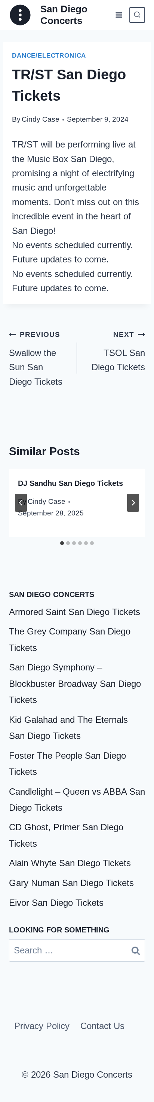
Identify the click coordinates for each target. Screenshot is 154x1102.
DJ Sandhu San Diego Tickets (70, 483)
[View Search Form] (137, 15)
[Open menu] (119, 15)
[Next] (133, 503)
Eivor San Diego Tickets (56, 903)
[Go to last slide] (21, 503)
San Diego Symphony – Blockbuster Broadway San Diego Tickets (75, 683)
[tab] (62, 543)
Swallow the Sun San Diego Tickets (35, 358)
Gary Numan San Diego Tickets (71, 883)
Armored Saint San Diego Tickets (74, 612)
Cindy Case (40, 119)
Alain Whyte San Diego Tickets (70, 863)
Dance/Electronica (49, 55)
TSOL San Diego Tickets (118, 351)
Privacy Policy (42, 1026)
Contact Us (102, 1026)
